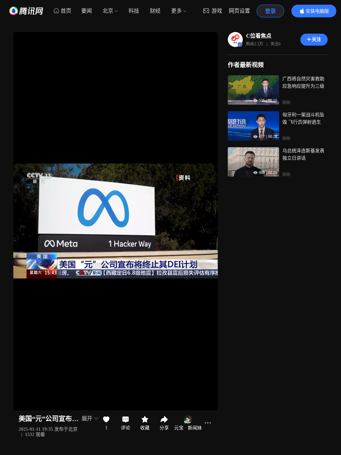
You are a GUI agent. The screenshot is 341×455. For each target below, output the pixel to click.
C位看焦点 (258, 36)
